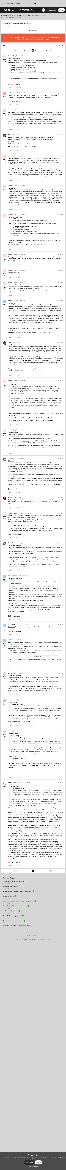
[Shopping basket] (61, 3)
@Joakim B (11, 461)
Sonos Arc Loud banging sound (12, 916)
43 (30, 50)
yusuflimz (10, 640)
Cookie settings (32, 939)
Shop (3, 3)
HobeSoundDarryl (13, 782)
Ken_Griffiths (11, 458)
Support (13, 3)
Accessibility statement (44, 939)
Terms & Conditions (21, 939)
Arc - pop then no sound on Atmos (13, 921)
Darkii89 (10, 300)
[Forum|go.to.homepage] (19, 10)
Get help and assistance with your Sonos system (22, 15)
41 (24, 50)
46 (38, 50)
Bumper (10, 497)
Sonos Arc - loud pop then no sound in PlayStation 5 (18, 901)
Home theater (41, 15)
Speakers (5, 923)
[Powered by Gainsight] (33, 936)
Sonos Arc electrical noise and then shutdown (16, 926)
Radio (18, 3)
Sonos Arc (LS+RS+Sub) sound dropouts (15, 906)
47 (41, 50)
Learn (8, 3)
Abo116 (10, 673)
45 (35, 50)
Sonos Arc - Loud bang (10, 886)
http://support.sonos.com (36, 118)
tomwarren (11, 576)
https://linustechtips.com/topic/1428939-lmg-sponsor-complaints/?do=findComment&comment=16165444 (33, 656)
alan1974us (11, 93)
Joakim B (10, 185)
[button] (2, 10)
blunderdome (11, 624)
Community (4, 15)
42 (27, 50)
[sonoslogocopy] (33, 3)
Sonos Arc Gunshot (9, 896)
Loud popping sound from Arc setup (13, 881)
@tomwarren (25, 441)
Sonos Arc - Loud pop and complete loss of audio (17, 891)
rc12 (9, 110)
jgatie (9, 134)
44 (33, 50)
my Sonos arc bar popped (10, 911)
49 (46, 50)
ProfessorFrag (12, 56)
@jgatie (10, 169)
